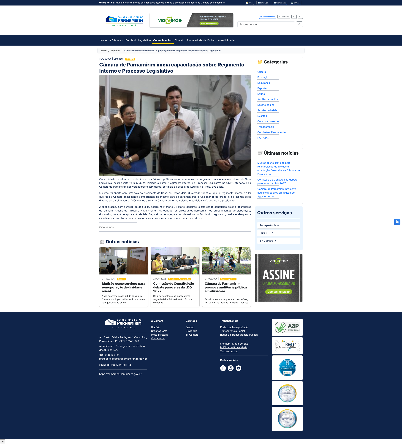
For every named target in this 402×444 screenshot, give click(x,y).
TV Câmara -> (268, 240)
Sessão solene (265, 104)
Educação (263, 77)
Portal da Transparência (234, 327)
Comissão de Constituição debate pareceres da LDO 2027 (173, 287)
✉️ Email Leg (263, 3)
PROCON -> (267, 233)
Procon (190, 327)
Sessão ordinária (267, 110)
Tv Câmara (192, 334)
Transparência (265, 126)
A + (294, 17)
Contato (179, 40)
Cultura (261, 71)
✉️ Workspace (280, 3)
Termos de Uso (229, 351)
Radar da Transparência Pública (239, 334)
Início (103, 40)
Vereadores (158, 338)
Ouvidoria (191, 330)
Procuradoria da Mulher (201, 40)
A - (300, 17)
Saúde (261, 93)
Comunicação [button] (162, 40)
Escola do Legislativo (138, 40)
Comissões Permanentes (271, 132)
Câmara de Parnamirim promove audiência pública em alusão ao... (226, 287)
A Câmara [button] (115, 40)
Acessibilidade (268, 17)
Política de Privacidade (233, 347)
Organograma (159, 330)
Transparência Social (232, 330)
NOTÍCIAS (263, 137)
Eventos (262, 115)
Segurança (263, 82)
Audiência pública (267, 99)
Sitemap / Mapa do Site (234, 343)
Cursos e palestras (268, 121)
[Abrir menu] (2, 441)
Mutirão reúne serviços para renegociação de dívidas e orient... (123, 287)
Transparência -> (270, 225)
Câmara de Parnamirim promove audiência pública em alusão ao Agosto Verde (276, 192)
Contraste (284, 17)
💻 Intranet (295, 3)
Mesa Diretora (159, 334)
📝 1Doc (249, 3)
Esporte (261, 88)
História (155, 327)
